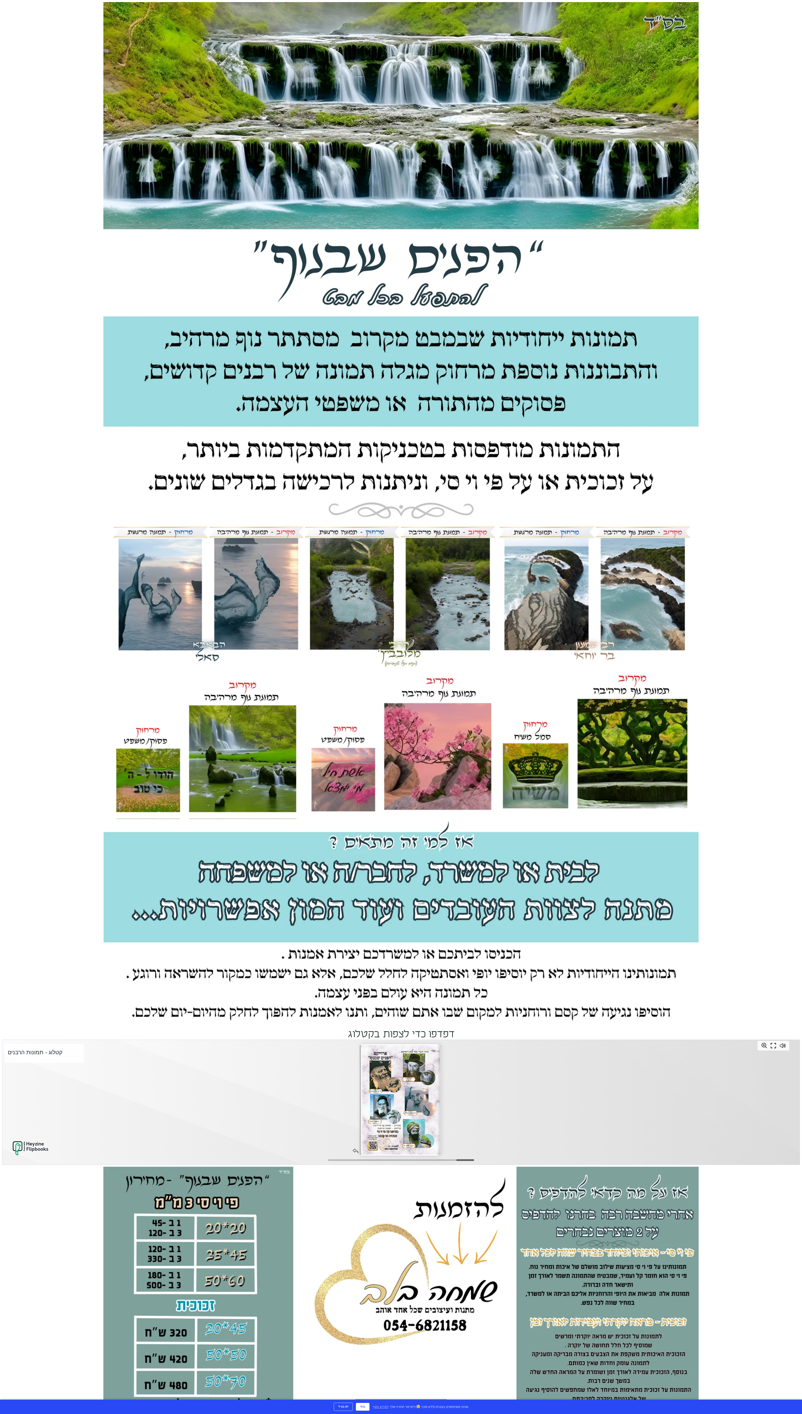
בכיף (362, 1406)
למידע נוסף (380, 1407)
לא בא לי (343, 1406)
